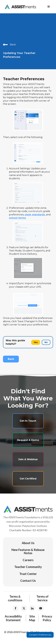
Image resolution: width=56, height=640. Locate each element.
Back (11, 359)
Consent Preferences (40, 634)
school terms (17, 217)
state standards (35, 214)
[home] (19, 6)
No (46, 342)
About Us (28, 543)
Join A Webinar (28, 459)
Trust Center (28, 574)
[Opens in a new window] (16, 608)
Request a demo (28, 440)
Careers (28, 560)
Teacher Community (28, 567)
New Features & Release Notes (28, 551)
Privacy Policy (47, 618)
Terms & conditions (15, 598)
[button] (48, 6)
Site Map (32, 618)
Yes (36, 342)
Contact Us (28, 580)
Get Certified (28, 478)
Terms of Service (42, 598)
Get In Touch (28, 420)
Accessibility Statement (13, 618)
